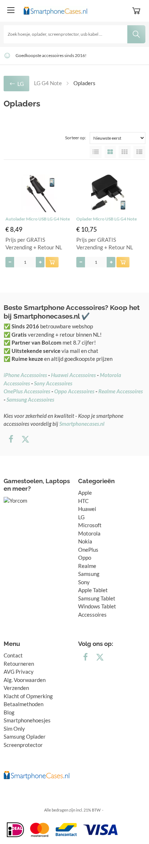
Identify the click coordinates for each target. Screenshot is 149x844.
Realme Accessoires (120, 391)
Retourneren (19, 663)
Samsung (88, 573)
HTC (83, 501)
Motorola (89, 533)
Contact (13, 655)
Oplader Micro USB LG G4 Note (106, 219)
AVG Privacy (19, 671)
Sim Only (14, 728)
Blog (9, 712)
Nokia (85, 541)
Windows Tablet (97, 606)
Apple (85, 492)
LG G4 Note (48, 83)
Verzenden (16, 688)
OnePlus (88, 549)
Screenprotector (23, 745)
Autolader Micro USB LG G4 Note (37, 219)
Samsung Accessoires (30, 399)
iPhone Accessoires (25, 375)
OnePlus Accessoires (27, 391)
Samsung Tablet (96, 598)
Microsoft (90, 525)
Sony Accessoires (53, 383)
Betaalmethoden (23, 704)
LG (81, 517)
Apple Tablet (93, 590)
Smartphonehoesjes (27, 720)
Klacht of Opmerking (28, 696)
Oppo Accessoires (74, 391)
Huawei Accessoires (73, 375)
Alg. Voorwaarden (25, 680)
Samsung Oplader (25, 736)
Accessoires (92, 614)
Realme (87, 566)
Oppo (84, 557)
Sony (84, 582)
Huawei (87, 509)
